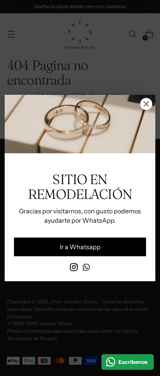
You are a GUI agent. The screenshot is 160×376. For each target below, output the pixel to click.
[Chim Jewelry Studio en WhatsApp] (86, 268)
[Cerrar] (146, 104)
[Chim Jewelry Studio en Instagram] (73, 268)
